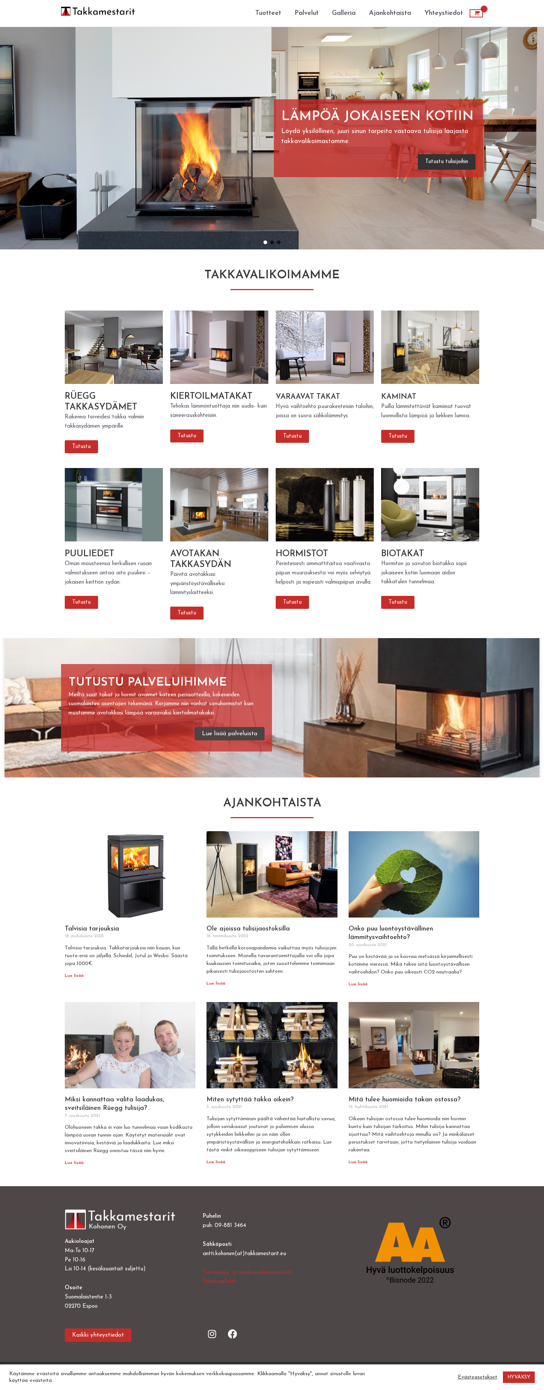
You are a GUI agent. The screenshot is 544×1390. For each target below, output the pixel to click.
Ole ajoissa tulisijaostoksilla (248, 929)
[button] (378, 138)
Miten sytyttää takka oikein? (250, 1100)
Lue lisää (74, 975)
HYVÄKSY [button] (518, 1377)
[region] (272, 138)
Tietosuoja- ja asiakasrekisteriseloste (247, 1272)
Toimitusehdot (219, 1281)
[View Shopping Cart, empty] (476, 13)
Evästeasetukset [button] (477, 1377)
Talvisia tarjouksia (92, 929)
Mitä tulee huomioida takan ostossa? (405, 1100)
